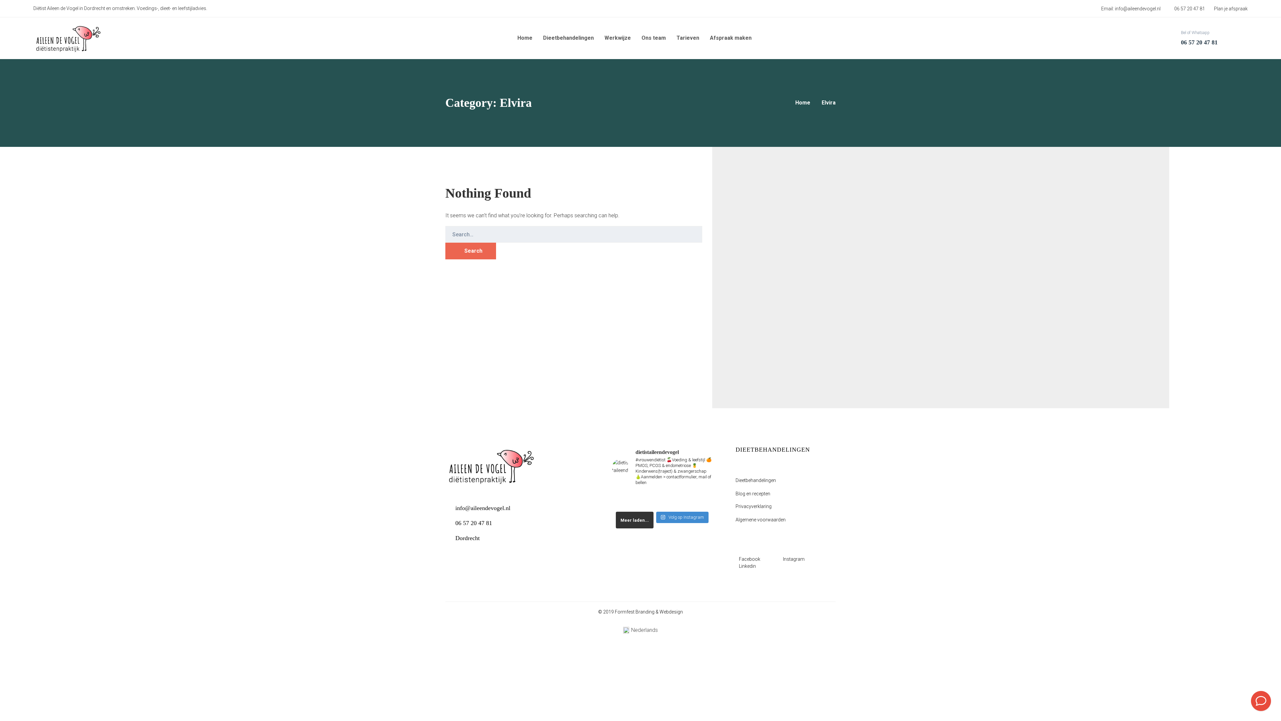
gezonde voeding (743, 217)
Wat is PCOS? (772, 348)
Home (802, 102)
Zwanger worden (811, 217)
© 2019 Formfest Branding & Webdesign (640, 612)
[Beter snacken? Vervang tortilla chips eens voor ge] (701, 500)
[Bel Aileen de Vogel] (1261, 701)
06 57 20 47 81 (473, 523)
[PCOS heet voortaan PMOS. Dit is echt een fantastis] (649, 500)
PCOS (777, 217)
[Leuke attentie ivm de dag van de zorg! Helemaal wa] (675, 500)
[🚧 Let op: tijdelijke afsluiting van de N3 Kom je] (623, 500)
